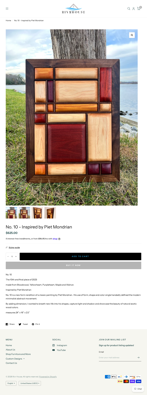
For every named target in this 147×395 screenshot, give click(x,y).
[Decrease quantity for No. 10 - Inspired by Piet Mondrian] (8, 256)
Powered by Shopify (48, 376)
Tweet (25, 324)
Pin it (37, 324)
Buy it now (73, 265)
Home (8, 20)
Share (11, 324)
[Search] (128, 8)
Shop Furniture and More (18, 354)
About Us (10, 349)
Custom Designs (14, 358)
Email (101, 352)
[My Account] (133, 8)
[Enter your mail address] (138, 357)
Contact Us (11, 363)
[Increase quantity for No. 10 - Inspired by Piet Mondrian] (16, 256)
